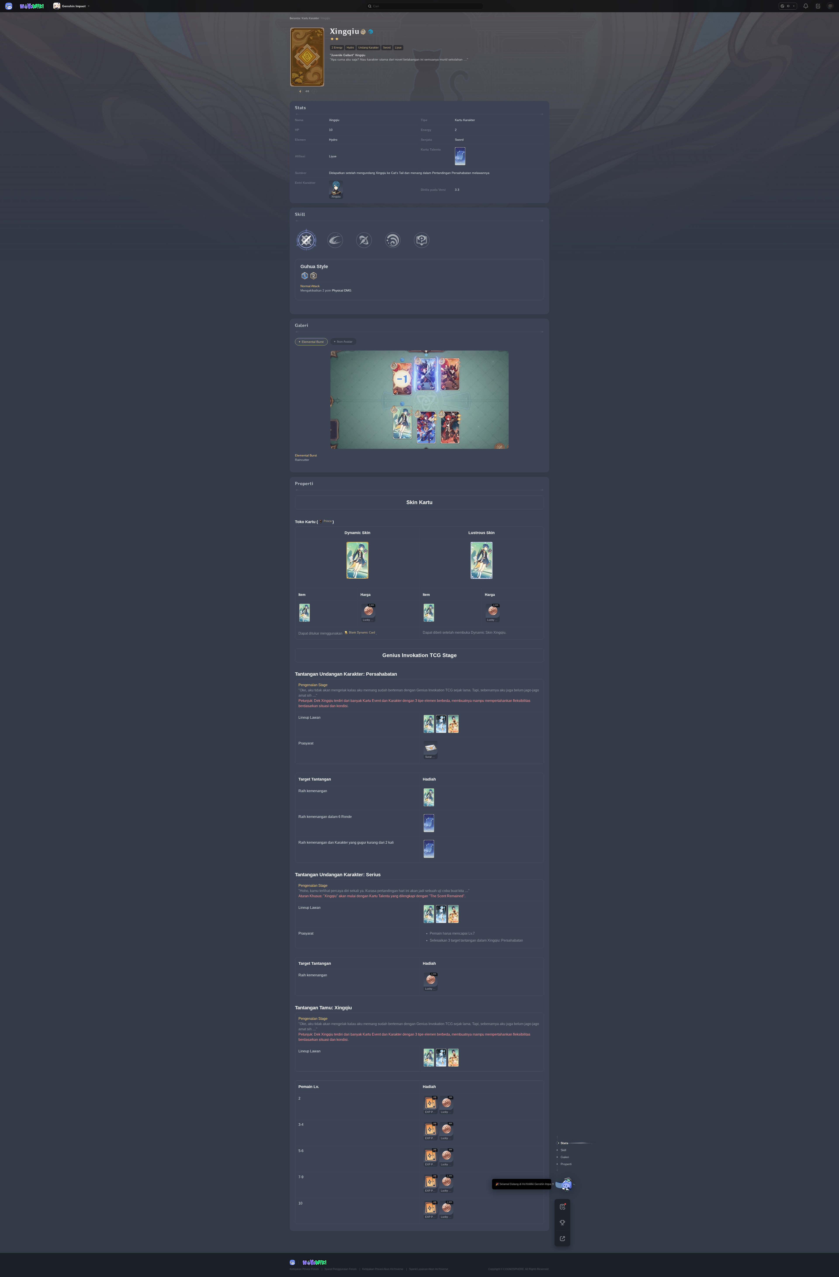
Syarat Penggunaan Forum (340, 1269)
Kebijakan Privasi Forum (304, 1269)
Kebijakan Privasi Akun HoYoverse (383, 1269)
